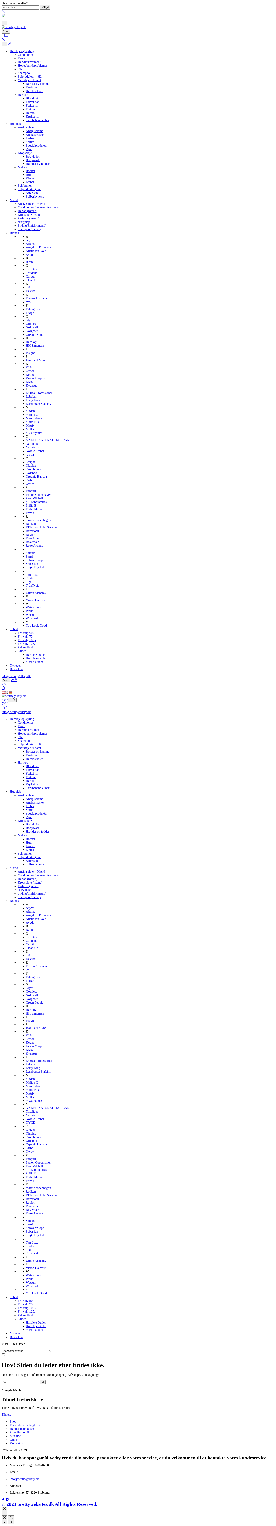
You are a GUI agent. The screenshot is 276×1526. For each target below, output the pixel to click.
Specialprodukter (36, 145)
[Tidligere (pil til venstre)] (4, 1522)
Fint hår (31, 109)
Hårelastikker (34, 91)
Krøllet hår (33, 116)
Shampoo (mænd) (29, 229)
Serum (30, 142)
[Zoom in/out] (11, 1517)
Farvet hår (32, 102)
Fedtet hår (32, 105)
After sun (32, 193)
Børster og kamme (37, 83)
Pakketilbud (25, 647)
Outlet (22, 651)
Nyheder (15, 665)
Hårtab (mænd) (27, 211)
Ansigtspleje (26, 127)
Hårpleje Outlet (35, 654)
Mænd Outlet (34, 662)
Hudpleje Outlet (36, 658)
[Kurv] (5, 35)
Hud (29, 174)
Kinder (30, 178)
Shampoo (24, 73)
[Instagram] (7, 1500)
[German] (11, 692)
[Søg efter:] (20, 1382)
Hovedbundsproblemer (32, 65)
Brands (14, 233)
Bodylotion (33, 156)
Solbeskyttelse (35, 196)
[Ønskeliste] (5, 684)
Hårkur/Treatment (29, 62)
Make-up (23, 167)
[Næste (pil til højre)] (11, 1522)
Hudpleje (15, 123)
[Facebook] (4, 1500)
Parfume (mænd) (28, 218)
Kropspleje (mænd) (30, 214)
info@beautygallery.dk (16, 676)
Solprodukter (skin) (30, 189)
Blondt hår (32, 98)
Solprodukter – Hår (30, 76)
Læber (30, 138)
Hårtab (30, 113)
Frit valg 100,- (27, 640)
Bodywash (33, 160)
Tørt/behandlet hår (37, 120)
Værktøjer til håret (29, 80)
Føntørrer (32, 87)
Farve (21, 58)
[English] (7, 692)
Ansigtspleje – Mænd (31, 203)
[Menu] (4, 23)
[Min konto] (14, 680)
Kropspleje (25, 153)
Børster (30, 171)
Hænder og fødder (37, 163)
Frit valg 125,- (27, 643)
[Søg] (6, 31)
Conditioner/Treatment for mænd (39, 207)
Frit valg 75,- (26, 636)
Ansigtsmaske (35, 134)
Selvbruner (25, 185)
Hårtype (23, 94)
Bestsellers (16, 669)
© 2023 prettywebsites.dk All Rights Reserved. (49, 1504)
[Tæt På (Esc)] (4, 1517)
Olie (20, 69)
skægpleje (24, 222)
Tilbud (14, 629)
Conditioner (25, 54)
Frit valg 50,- (26, 633)
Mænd (14, 200)
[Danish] (3, 692)
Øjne (29, 149)
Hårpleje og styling (22, 51)
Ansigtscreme (34, 131)
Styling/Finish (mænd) (32, 225)
